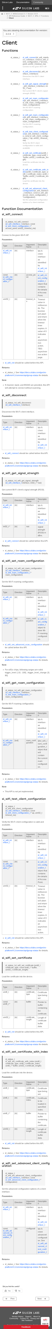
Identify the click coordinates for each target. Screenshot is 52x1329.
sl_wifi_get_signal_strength (34, 84)
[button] (4, 8)
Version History (17, 1316)
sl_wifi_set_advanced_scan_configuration (23, 645)
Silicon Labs (7, 2)
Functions (45, 16)
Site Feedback (27, 1320)
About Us (36, 1316)
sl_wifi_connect (29, 57)
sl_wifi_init (10, 363)
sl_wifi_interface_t (14, 224)
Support (28, 1316)
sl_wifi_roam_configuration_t (17, 573)
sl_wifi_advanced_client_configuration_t (22, 1180)
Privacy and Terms (37, 1318)
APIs (36, 16)
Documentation (23, 2)
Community (38, 2)
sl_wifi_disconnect (31, 72)
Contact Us (24, 1318)
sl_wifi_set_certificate (32, 153)
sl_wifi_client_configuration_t (17, 226)
